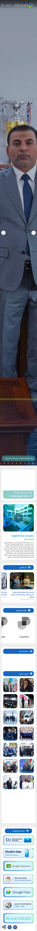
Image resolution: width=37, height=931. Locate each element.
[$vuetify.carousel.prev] (33, 233)
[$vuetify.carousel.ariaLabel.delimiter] (33, 463)
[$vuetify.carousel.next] (3, 233)
